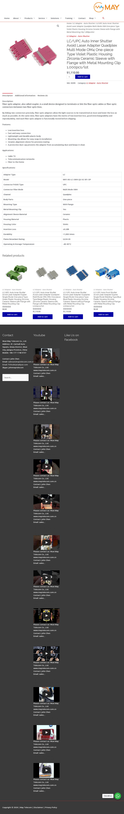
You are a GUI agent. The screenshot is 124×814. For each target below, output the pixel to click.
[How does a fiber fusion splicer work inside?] (46, 393)
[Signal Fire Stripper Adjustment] (46, 577)
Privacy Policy (51, 807)
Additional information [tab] (25, 95)
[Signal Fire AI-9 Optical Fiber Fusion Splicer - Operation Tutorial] (46, 732)
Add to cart (83, 76)
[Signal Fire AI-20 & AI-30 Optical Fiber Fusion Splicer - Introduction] (46, 653)
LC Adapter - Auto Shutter (84, 23)
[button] (58, 26)
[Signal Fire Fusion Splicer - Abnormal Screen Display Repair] (46, 770)
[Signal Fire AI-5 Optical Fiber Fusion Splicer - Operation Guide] (46, 355)
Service (42, 18)
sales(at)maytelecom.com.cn (21, 361)
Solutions (55, 18)
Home (7, 18)
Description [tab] (7, 95)
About (16, 18)
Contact (81, 18)
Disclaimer (38, 807)
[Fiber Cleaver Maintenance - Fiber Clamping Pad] (46, 431)
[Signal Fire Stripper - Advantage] (46, 466)
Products (29, 18)
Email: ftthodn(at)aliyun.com (15, 364)
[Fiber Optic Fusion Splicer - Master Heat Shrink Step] (46, 615)
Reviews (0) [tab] (43, 95)
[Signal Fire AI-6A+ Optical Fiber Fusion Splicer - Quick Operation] (46, 542)
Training (68, 18)
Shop (91, 18)
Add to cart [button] (12, 314)
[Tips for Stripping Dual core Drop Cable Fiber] (46, 501)
